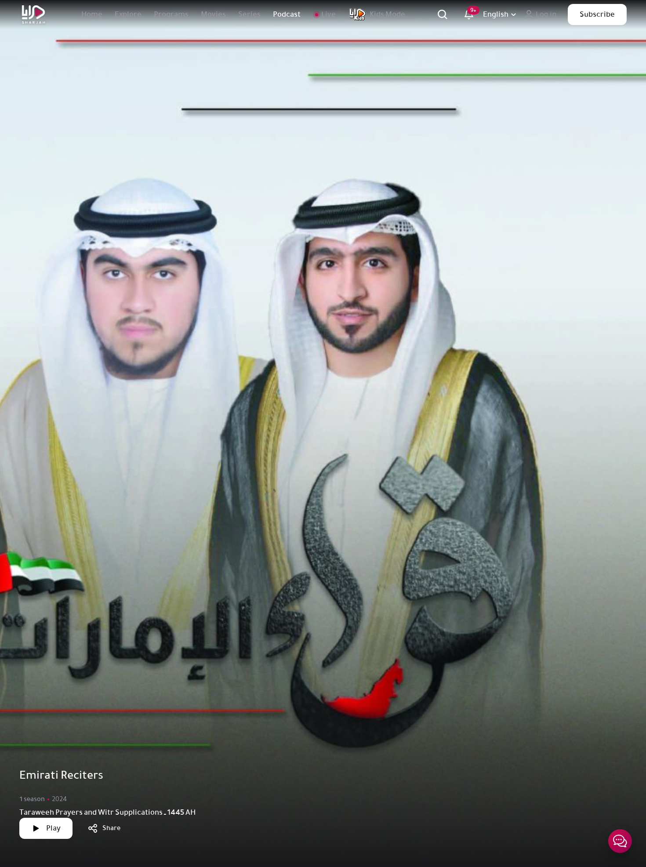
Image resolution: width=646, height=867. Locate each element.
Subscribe (597, 14)
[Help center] (620, 841)
